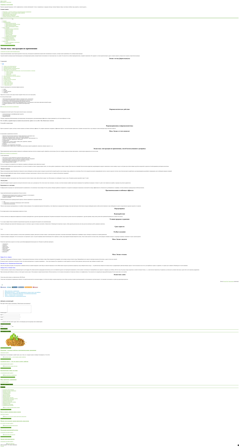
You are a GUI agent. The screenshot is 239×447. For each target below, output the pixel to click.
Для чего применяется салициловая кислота (15, 296)
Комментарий (3, 312)
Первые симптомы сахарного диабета (11, 16)
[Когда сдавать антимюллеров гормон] (11, 407)
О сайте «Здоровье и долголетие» (12, 42)
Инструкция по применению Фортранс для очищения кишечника (20, 293)
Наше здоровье (6, 27)
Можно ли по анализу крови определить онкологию (14, 421)
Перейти (15, 123)
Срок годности (7, 80)
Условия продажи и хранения (10, 79)
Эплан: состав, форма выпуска (10, 66)
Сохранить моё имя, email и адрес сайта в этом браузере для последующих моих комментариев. (22, 321)
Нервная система (9, 33)
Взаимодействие (7, 78)
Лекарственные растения (10, 25)
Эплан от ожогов (9, 71)
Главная (4, 20)
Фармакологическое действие (10, 67)
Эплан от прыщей (9, 72)
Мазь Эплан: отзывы (8, 83)
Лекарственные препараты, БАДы (12, 24)
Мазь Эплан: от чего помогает (10, 69)
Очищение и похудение (10, 40)
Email (2, 317)
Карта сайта (5, 41)
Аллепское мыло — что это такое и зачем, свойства (14, 12)
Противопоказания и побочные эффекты (12, 76)
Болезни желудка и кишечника (12, 28)
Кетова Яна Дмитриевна (228, 281)
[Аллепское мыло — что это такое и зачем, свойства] (14, 356)
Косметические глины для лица (9, 14)
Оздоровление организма (8, 37)
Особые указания (7, 81)
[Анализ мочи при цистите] (9, 434)
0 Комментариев (16, 51)
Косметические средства (10, 23)
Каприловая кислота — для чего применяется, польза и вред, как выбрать (23, 292)
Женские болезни (9, 31)
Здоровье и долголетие (6, 4)
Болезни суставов (9, 29)
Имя (1, 314)
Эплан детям (8, 73)
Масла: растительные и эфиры (11, 26)
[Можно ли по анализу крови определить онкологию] (14, 416)
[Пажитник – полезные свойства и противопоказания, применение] (15, 345)
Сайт (1, 319)
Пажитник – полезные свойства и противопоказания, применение (17, 11)
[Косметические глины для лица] (10, 366)
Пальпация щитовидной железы (9, 430)
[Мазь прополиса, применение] (10, 375)
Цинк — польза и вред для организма (14, 294)
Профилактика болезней (10, 36)
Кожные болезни (9, 32)
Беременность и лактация (11, 74)
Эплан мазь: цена (7, 84)
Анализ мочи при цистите (7, 439)
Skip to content (3, 1)
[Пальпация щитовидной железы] (10, 425)
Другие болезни (8, 34)
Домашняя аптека (6, 22)
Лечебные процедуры (10, 38)
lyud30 (11, 51)
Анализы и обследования (10, 35)
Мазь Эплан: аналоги (8, 82)
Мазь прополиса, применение (9, 15)
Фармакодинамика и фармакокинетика (12, 68)
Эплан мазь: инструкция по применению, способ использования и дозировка (19, 70)
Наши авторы (8, 43)
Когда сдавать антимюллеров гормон (10, 412)
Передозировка (7, 77)
